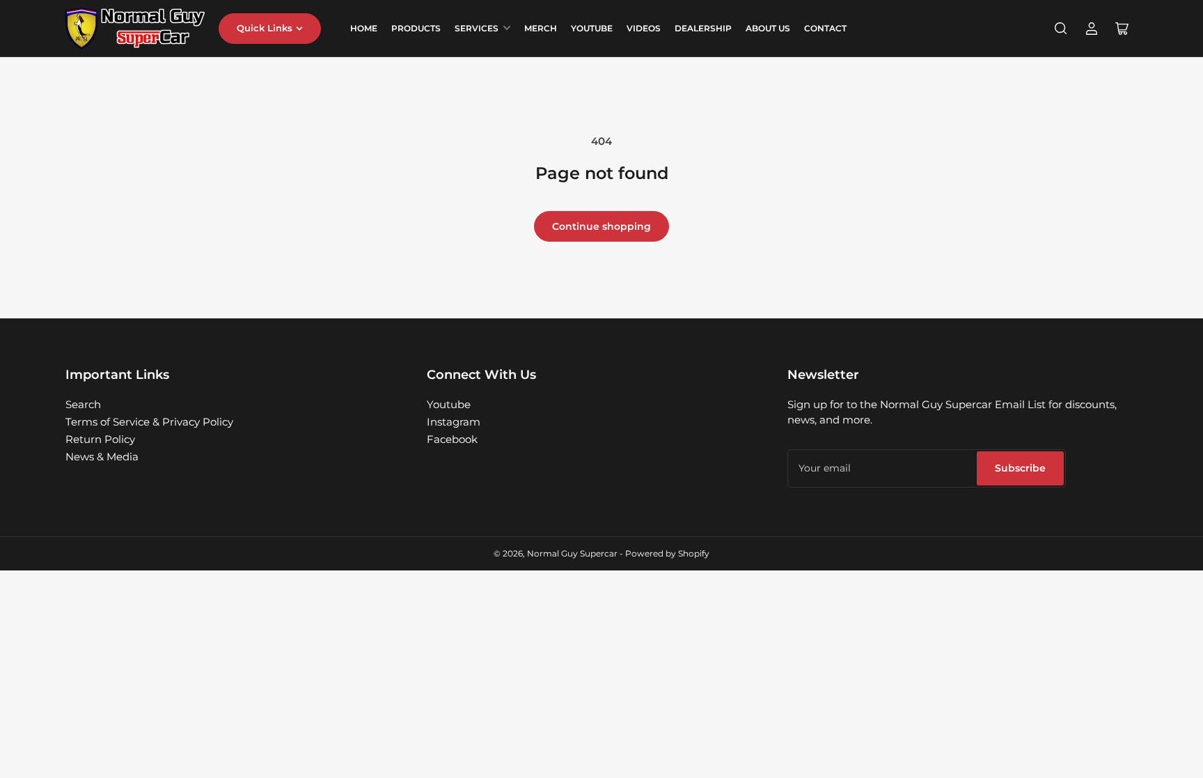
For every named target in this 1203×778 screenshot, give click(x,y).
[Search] (1061, 28)
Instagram (453, 421)
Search (83, 404)
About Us (768, 28)
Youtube (449, 404)
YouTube (592, 28)
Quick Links (264, 27)
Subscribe (1020, 468)
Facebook (452, 439)
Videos (644, 28)
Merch (540, 28)
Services (476, 28)
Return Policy (100, 439)
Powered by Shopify (667, 553)
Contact (825, 28)
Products (416, 28)
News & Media (102, 456)
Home (363, 28)
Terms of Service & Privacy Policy (149, 421)
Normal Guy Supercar (572, 553)
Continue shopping (601, 226)
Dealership (703, 28)
